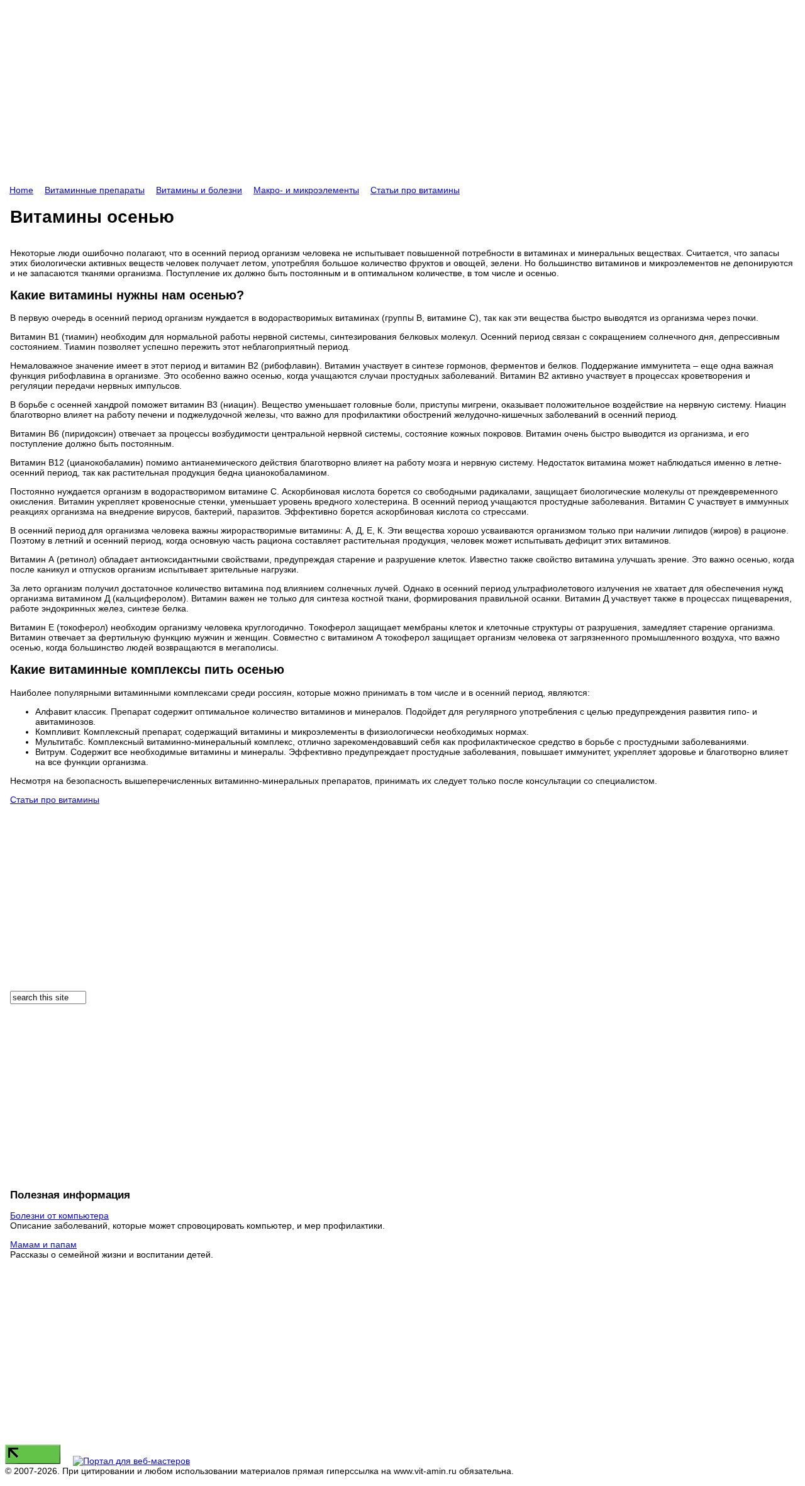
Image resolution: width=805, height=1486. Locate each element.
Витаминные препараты (95, 190)
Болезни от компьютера (59, 1215)
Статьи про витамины (415, 190)
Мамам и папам (43, 1244)
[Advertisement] (382, 97)
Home (21, 190)
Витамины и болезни (199, 190)
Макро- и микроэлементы (306, 190)
